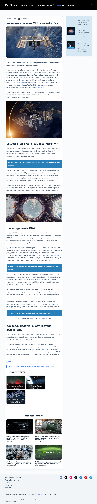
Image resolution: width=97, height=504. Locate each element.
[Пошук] (91, 5)
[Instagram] (70, 477)
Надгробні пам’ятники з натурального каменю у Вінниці (84, 22)
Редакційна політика (12, 480)
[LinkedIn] (80, 477)
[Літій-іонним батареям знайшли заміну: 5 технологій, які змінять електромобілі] (19, 452)
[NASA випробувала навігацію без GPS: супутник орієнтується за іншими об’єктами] (71, 45)
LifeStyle (80, 18)
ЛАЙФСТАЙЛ (70, 5)
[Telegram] (90, 477)
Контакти (8, 485)
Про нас (8, 482)
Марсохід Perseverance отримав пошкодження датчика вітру (32, 366)
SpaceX (47, 349)
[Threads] (75, 477)
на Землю (56, 255)
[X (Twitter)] (65, 477)
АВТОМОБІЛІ (41, 5)
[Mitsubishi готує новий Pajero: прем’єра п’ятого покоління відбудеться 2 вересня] (19, 426)
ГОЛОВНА (24, 5)
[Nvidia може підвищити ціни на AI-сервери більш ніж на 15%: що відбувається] (48, 452)
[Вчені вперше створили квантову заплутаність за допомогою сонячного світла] (71, 31)
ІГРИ (63, 5)
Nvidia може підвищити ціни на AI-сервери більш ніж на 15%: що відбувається (48, 463)
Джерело (9, 362)
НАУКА (59, 5)
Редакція (8, 487)
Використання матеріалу (14, 477)
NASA (23, 82)
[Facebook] (61, 477)
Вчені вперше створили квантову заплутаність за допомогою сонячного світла (83, 34)
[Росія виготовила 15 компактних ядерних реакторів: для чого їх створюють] (48, 426)
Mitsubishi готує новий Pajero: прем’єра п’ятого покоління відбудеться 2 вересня (17, 438)
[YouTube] (85, 477)
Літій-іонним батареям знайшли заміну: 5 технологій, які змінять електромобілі (18, 463)
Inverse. (41, 87)
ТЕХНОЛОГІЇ (49, 5)
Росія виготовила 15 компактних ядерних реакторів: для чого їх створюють (47, 438)
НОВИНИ (31, 5)
